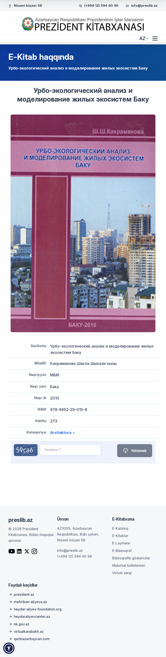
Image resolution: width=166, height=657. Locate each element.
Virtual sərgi (122, 573)
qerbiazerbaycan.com (32, 639)
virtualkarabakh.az (29, 631)
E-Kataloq (120, 528)
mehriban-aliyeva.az (30, 602)
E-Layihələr (121, 543)
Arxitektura (61, 432)
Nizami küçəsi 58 (28, 5)
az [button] (142, 38)
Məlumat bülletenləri (128, 565)
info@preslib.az (144, 5)
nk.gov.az (21, 624)
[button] (8, 648)
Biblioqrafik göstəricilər (131, 558)
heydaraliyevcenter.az (32, 616)
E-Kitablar (120, 536)
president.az (24, 594)
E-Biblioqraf (122, 551)
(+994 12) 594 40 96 (101, 5)
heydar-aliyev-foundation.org (38, 609)
